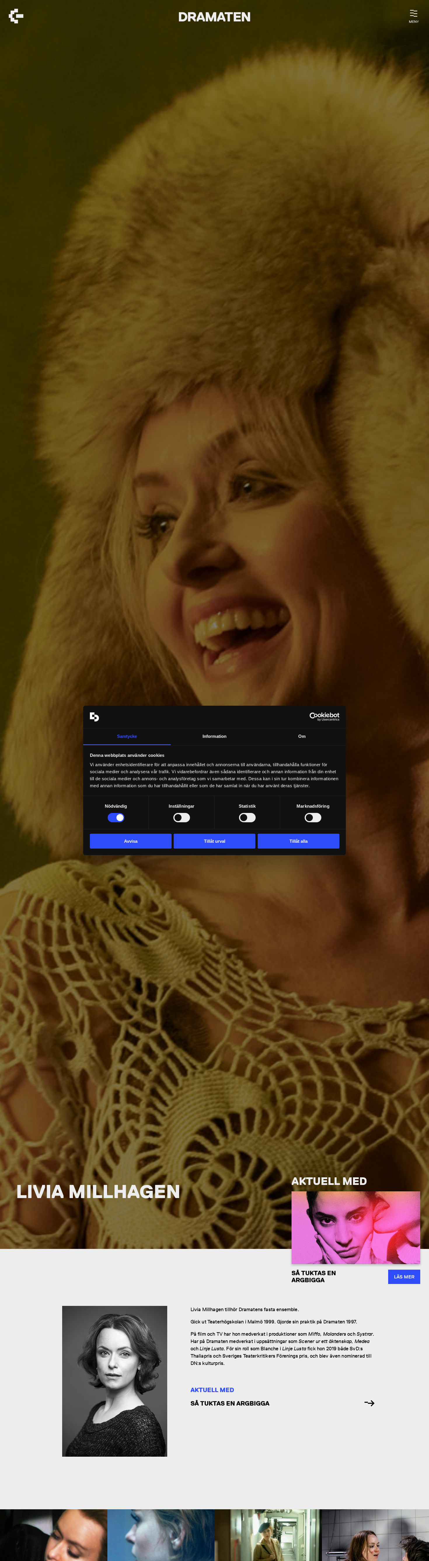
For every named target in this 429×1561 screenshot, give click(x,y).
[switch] (181, 817)
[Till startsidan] (16, 17)
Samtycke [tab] (127, 736)
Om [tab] (302, 736)
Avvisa (130, 841)
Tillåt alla (299, 841)
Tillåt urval (214, 841)
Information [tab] (214, 736)
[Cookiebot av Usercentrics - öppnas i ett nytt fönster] (313, 716)
